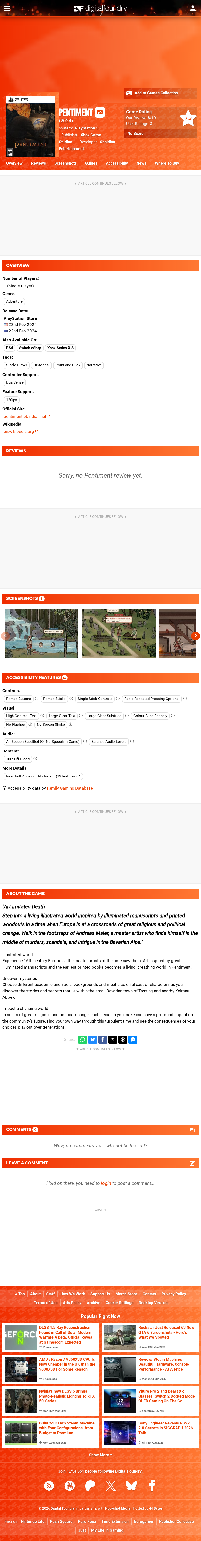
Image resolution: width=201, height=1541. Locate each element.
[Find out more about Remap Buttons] (37, 698)
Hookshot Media (118, 1508)
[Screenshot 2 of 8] (119, 633)
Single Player (16, 365)
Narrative (94, 365)
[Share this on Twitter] (112, 1040)
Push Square (61, 1521)
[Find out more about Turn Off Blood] (35, 758)
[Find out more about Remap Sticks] (71, 698)
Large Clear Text (62, 716)
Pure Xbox (87, 1521)
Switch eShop (30, 348)
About (35, 1294)
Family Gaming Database (70, 788)
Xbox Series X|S (60, 348)
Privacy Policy (174, 1294)
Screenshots (65, 163)
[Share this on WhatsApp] (82, 1040)
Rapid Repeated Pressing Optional (151, 699)
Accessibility (117, 163)
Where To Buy (167, 163)
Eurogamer (144, 1521)
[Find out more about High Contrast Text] (42, 715)
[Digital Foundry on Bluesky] (131, 1487)
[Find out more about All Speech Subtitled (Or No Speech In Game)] (85, 741)
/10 (152, 118)
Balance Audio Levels (108, 741)
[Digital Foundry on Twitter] (111, 1487)
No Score (135, 133)
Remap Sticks (54, 699)
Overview (14, 163)
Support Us (100, 1294)
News (141, 163)
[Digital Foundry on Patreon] (90, 1487)
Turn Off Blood (18, 759)
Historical (41, 365)
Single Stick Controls (95, 699)
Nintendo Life (33, 1521)
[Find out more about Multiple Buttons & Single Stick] (118, 698)
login (106, 1183)
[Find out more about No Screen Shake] (70, 724)
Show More (99, 1455)
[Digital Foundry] (100, 8)
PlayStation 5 (86, 128)
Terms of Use (46, 1302)
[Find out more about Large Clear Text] (81, 715)
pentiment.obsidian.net (25, 416)
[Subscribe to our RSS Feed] (49, 1487)
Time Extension (115, 1521)
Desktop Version (153, 1302)
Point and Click (68, 365)
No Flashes (15, 724)
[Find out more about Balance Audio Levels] (132, 741)
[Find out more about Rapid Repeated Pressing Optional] (185, 698)
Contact (149, 1294)
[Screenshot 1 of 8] (41, 633)
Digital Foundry (63, 1508)
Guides (91, 163)
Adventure (14, 301)
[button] (195, 636)
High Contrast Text (21, 716)
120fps (11, 400)
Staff (50, 1294)
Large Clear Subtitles (104, 716)
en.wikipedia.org (19, 431)
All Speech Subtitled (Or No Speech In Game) (42, 741)
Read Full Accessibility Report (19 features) (42, 776)
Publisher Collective (176, 1521)
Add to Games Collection (156, 93)
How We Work (72, 1294)
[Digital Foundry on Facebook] (152, 1487)
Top (21, 1294)
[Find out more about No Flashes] (30, 724)
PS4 (9, 348)
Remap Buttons (18, 699)
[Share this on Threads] (122, 1040)
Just (82, 1530)
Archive (93, 1302)
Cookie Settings (119, 1302)
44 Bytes (156, 1508)
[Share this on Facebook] (102, 1040)
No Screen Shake (51, 724)
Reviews (38, 163)
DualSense (15, 382)
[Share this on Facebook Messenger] (132, 1040)
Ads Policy (72, 1302)
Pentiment (81, 113)
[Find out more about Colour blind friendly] (173, 715)
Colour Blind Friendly (150, 716)
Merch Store (126, 1294)
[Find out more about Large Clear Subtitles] (127, 715)
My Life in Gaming (107, 1530)
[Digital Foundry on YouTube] (70, 1487)
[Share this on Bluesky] (92, 1040)
